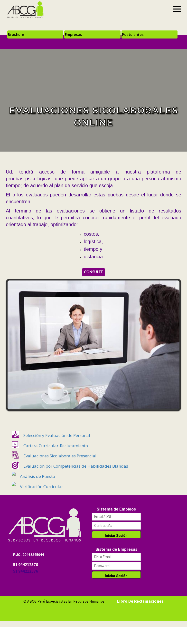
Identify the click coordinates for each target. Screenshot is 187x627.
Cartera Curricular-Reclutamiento (55, 445)
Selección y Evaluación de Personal (56, 435)
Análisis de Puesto (37, 476)
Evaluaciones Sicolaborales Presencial (59, 456)
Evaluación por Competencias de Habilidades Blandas (75, 466)
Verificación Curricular (41, 486)
